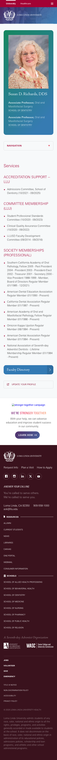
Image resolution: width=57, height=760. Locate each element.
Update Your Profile (23, 384)
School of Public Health (16, 621)
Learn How (25, 435)
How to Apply (44, 467)
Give (6, 671)
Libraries (8, 542)
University (11, 3)
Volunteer (9, 666)
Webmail (8, 562)
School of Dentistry (20, 110)
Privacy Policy (10, 701)
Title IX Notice (10, 685)
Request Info (11, 467)
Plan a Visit (27, 467)
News (6, 536)
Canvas (7, 549)
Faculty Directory (18, 370)
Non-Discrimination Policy (16, 690)
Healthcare (25, 3)
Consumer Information (16, 568)
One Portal (9, 555)
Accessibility (10, 696)
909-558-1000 (41, 505)
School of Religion (14, 627)
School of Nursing (13, 608)
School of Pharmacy (14, 614)
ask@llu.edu (11, 509)
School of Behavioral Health (19, 588)
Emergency (9, 676)
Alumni (7, 523)
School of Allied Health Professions (23, 582)
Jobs (6, 660)
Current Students (13, 529)
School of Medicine (14, 601)
